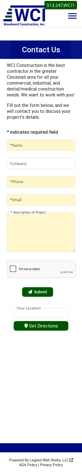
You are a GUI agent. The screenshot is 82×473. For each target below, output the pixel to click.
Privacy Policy (51, 465)
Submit (40, 291)
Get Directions (43, 326)
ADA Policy (28, 465)
